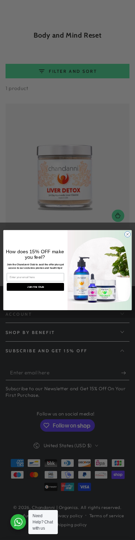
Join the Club (35, 286)
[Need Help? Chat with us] (18, 522)
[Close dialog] (127, 234)
